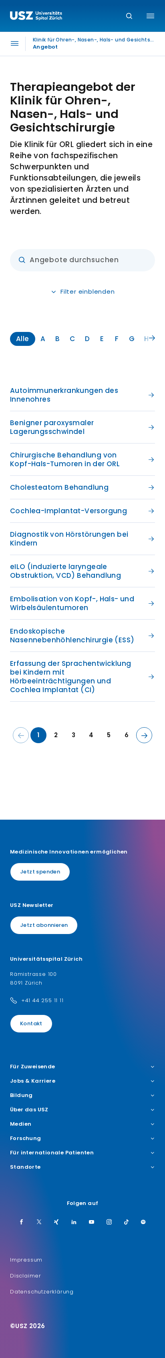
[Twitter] (39, 1222)
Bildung (21, 1095)
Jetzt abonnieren (44, 925)
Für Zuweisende (32, 1066)
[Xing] (56, 1222)
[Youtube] (92, 1222)
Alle (22, 338)
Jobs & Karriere (32, 1081)
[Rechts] (152, 338)
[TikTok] (126, 1222)
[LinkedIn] (74, 1222)
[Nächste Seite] (144, 735)
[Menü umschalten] (150, 16)
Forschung (25, 1138)
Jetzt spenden (40, 871)
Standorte (25, 1167)
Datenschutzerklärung (42, 1291)
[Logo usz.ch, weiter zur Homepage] (36, 16)
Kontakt (31, 1023)
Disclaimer (25, 1276)
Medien (20, 1124)
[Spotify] (143, 1222)
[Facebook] (21, 1222)
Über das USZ (29, 1109)
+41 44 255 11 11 (42, 1000)
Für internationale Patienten (52, 1152)
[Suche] (129, 16)
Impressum (26, 1260)
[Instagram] (109, 1222)
